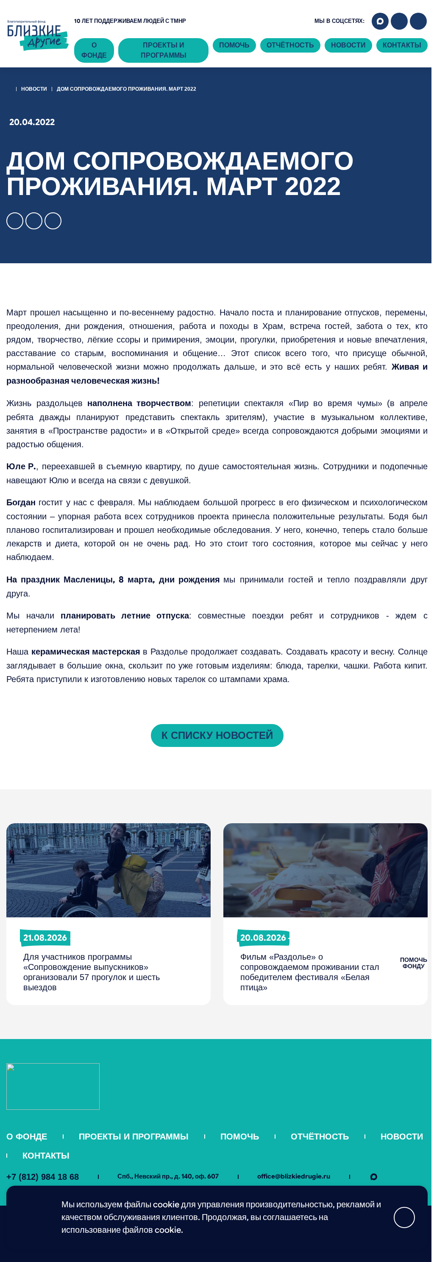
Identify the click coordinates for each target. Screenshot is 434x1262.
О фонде (94, 50)
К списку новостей (217, 735)
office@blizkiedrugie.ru (293, 1176)
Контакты (402, 45)
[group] (108, 914)
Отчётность (290, 45)
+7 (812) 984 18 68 (42, 1176)
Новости (348, 45)
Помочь (234, 45)
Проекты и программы (163, 50)
